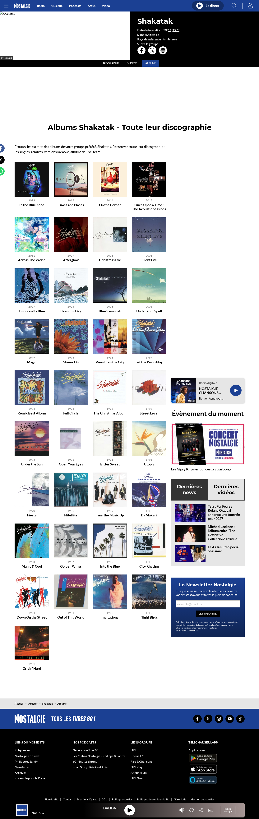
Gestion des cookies (203, 799)
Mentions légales (87, 799)
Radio (41, 5)
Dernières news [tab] (189, 489)
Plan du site (51, 799)
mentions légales (207, 628)
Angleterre (170, 39)
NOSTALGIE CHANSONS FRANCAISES (209, 391)
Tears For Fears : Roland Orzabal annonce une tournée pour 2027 (224, 512)
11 (169, 30)
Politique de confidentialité (153, 799)
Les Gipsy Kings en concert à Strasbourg (201, 469)
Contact (67, 799)
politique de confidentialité (187, 630)
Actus (91, 5)
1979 (176, 30)
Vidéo (106, 5)
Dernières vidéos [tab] (226, 489)
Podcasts (75, 5)
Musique (57, 5)
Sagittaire (152, 34)
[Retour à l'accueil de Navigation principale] (22, 5)
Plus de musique (228, 810)
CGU (104, 799)
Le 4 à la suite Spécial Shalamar (223, 549)
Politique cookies (122, 799)
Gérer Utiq (180, 799)
